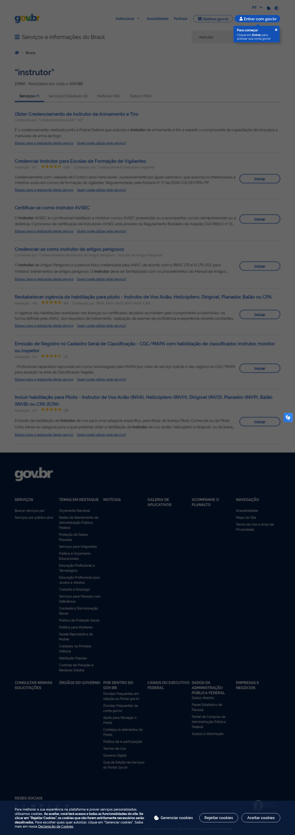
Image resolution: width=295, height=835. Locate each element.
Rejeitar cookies (218, 817)
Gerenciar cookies (177, 817)
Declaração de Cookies (55, 826)
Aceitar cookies (261, 817)
